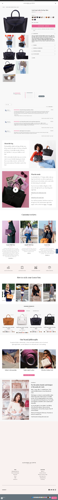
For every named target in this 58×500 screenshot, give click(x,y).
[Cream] (44, 17)
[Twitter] (51, 489)
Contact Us (15, 479)
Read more (33, 41)
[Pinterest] (53, 489)
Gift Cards (15, 474)
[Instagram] (55, 489)
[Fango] (33, 20)
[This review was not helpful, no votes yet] (52, 118)
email (50, 204)
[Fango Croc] (42, 17)
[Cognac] (47, 17)
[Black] (37, 17)
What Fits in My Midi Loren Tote (38, 193)
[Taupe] (53, 17)
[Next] (55, 293)
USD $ (4, 497)
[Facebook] (49, 489)
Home (4, 7)
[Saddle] (49, 17)
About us (42, 471)
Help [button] (15, 469)
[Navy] (35, 20)
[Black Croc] (40, 17)
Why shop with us (43, 476)
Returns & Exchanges (15, 472)
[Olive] (33, 17)
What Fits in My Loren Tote (37, 197)
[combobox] (49, 106)
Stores (15, 476)
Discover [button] (43, 469)
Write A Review (41, 96)
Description (35, 33)
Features (35, 45)
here (45, 204)
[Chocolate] (35, 17)
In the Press (43, 479)
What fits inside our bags (42, 474)
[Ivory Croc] (51, 17)
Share (34, 57)
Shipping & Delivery (15, 471)
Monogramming (43, 477)
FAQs (15, 477)
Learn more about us (29, 375)
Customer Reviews (42, 472)
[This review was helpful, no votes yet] (50, 118)
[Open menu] (3, 3)
